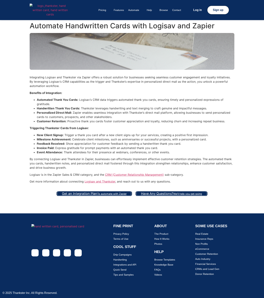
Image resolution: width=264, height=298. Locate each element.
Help (149, 10)
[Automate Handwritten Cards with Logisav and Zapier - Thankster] (50, 10)
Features (119, 10)
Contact (176, 10)
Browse (163, 10)
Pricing (102, 10)
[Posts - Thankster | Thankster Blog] (67, 252)
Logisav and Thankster (100, 181)
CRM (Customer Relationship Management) (134, 174)
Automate (133, 10)
